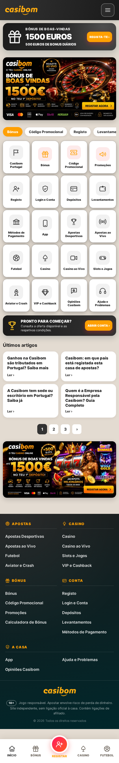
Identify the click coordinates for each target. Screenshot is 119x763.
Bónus (12, 132)
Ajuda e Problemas (80, 659)
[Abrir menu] (107, 10)
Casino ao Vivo (76, 546)
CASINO (83, 755)
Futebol (12, 555)
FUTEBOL (107, 755)
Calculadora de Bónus (26, 622)
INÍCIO (11, 755)
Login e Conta (75, 603)
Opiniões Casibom (22, 669)
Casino (68, 536)
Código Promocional (46, 132)
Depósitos (71, 612)
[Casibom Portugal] (21, 10)
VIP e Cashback (77, 565)
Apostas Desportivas (24, 536)
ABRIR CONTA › (99, 325)
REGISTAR (59, 756)
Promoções (15, 612)
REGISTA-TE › (99, 37)
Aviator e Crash (19, 565)
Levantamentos (76, 622)
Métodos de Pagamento (84, 632)
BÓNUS (36, 755)
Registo (80, 132)
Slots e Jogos (74, 555)
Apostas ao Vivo (20, 546)
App (9, 659)
